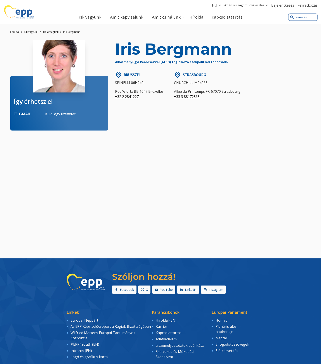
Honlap (222, 320)
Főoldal (14, 32)
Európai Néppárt (84, 320)
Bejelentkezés (282, 5)
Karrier (161, 326)
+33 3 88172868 (187, 96)
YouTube (166, 289)
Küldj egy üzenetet (60, 113)
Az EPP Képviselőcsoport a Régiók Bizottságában (111, 326)
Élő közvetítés (227, 350)
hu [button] (214, 5)
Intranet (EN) (81, 350)
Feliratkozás (308, 5)
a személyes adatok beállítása (180, 345)
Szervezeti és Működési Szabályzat (175, 354)
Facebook (127, 289)
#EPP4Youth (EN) (85, 344)
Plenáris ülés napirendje (226, 329)
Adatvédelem (166, 339)
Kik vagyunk (31, 32)
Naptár (221, 338)
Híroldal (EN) (166, 320)
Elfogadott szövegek (232, 344)
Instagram (216, 289)
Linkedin (191, 289)
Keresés (301, 17)
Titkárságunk (51, 32)
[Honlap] (19, 12)
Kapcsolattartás (168, 332)
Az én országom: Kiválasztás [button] (244, 5)
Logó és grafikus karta (89, 356)
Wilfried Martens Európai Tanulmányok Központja (103, 335)
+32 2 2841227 (127, 96)
